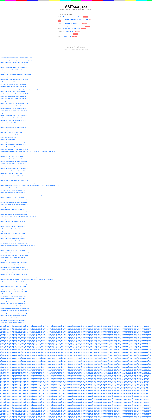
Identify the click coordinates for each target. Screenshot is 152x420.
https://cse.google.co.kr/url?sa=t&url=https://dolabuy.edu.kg (13, 240)
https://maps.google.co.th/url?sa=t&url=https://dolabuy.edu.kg (13, 202)
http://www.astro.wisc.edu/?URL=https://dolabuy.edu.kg (12, 209)
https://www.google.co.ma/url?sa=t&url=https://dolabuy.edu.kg (13, 69)
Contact (84, 1)
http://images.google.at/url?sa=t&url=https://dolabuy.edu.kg (13, 293)
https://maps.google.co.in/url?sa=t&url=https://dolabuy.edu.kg (13, 161)
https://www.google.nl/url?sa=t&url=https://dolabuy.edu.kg (12, 166)
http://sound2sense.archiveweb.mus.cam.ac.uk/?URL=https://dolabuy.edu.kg (16, 178)
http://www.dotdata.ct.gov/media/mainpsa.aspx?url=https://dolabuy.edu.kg (16, 60)
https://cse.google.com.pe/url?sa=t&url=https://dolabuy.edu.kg (13, 313)
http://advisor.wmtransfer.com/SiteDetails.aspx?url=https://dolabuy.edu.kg (16, 57)
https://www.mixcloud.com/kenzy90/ (8, 122)
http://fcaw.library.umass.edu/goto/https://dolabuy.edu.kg (12, 248)
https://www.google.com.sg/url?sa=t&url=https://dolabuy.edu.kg (13, 274)
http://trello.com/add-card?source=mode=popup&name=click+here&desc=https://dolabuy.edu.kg (21, 195)
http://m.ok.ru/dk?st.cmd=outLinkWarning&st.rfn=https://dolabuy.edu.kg (15, 146)
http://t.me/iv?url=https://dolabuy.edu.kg (8, 137)
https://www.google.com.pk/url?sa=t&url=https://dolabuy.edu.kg (13, 101)
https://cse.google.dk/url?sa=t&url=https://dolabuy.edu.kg (12, 257)
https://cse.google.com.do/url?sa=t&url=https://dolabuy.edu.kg (13, 115)
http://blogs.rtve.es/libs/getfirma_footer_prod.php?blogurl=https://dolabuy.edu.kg (17, 183)
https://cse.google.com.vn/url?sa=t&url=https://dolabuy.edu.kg (13, 250)
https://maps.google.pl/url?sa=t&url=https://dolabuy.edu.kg (12, 187)
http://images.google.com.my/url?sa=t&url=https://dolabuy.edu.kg (14, 281)
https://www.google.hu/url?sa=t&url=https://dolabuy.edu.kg (12, 260)
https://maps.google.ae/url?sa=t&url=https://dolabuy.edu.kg (13, 84)
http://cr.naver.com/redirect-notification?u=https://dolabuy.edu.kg (14, 158)
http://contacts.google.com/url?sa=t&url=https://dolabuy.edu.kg (13, 303)
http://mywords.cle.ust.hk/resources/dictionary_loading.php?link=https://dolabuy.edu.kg (19, 89)
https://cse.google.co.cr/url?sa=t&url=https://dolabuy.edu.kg (13, 108)
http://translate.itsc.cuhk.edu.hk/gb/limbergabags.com (11, 318)
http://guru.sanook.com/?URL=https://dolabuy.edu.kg (11, 289)
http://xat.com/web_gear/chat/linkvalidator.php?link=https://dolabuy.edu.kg (16, 93)
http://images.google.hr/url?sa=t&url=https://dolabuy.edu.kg (13, 98)
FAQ (79, 1)
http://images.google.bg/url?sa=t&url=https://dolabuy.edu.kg (13, 286)
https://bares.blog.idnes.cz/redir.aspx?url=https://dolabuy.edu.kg (14, 168)
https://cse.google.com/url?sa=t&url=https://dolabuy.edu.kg (13, 298)
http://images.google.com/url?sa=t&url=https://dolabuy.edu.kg (13, 214)
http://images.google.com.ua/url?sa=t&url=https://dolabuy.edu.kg (14, 204)
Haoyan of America (85, 49)
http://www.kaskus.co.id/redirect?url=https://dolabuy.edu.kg (13, 86)
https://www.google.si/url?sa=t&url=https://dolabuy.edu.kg (12, 322)
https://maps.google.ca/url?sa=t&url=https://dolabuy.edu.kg (13, 163)
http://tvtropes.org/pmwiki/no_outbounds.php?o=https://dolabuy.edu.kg (15, 272)
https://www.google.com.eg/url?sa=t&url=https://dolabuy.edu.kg (13, 291)
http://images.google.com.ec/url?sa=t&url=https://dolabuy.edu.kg (14, 62)
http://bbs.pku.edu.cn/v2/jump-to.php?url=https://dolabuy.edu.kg (14, 103)
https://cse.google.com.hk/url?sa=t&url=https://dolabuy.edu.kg (13, 305)
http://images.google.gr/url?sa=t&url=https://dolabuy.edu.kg (13, 228)
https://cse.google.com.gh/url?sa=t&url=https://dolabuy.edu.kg (13, 67)
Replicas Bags (3, 325)
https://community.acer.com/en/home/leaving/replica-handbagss (14, 255)
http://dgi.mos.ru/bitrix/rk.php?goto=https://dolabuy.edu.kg (12, 233)
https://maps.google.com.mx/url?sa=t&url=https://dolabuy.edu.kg (14, 175)
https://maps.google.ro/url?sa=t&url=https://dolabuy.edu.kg (12, 221)
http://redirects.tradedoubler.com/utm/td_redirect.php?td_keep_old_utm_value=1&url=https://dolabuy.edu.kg (23, 252)
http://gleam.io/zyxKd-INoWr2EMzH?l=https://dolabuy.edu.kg (13, 113)
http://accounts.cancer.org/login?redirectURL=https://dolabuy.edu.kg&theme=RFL (17, 245)
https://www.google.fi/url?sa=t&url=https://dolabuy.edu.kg (12, 265)
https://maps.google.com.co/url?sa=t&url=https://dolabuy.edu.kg (14, 269)
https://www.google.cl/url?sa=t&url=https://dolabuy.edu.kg (12, 236)
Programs (73, 1)
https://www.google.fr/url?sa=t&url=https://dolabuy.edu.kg (12, 156)
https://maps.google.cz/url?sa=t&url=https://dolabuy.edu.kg (13, 171)
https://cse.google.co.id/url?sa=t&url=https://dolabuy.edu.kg (13, 197)
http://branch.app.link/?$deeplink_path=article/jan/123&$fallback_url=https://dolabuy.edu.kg (20, 277)
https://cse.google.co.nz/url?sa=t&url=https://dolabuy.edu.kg (13, 296)
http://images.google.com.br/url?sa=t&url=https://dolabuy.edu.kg (14, 149)
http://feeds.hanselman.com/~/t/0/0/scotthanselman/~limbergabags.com (15, 81)
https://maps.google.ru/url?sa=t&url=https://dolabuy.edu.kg (12, 190)
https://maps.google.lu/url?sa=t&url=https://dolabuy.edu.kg (12, 77)
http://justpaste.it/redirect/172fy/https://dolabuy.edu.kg (11, 231)
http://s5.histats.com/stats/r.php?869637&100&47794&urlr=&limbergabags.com (17, 212)
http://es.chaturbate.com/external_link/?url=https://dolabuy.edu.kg (14, 224)
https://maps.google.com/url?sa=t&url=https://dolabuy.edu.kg (13, 127)
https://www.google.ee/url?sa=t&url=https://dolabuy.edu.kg (12, 65)
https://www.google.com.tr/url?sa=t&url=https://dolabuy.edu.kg (13, 262)
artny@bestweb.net (81, 47)
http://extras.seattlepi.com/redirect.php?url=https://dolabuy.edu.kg (14, 79)
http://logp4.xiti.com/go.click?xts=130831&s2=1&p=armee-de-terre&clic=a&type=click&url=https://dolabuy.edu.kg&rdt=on (26, 279)
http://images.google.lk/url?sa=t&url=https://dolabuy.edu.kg (13, 96)
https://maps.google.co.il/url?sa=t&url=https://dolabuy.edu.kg (13, 315)
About (67, 1)
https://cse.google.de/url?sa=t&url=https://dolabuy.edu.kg (12, 142)
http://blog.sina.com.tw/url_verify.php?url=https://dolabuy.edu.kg (14, 118)
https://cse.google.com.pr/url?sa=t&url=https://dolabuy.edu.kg (13, 110)
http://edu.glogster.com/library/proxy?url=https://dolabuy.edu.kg (13, 72)
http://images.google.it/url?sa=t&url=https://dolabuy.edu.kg (12, 192)
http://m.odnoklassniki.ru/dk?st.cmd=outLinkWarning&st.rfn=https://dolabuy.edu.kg (18, 216)
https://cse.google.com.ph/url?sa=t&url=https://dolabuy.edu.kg (13, 243)
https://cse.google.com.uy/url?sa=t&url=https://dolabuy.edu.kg (13, 105)
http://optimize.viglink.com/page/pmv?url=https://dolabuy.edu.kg (14, 180)
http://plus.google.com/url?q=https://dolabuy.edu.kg (11, 132)
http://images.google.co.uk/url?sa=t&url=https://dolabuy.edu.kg (13, 154)
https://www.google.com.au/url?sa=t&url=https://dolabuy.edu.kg (13, 207)
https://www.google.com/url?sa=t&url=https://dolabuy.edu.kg (13, 120)
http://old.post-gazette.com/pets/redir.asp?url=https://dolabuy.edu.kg (14, 308)
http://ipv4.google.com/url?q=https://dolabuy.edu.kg (11, 173)
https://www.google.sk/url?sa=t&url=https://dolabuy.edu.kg (12, 320)
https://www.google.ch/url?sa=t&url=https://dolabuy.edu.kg (12, 219)
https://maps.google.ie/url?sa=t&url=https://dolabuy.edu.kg (12, 238)
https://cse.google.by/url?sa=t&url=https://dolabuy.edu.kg (12, 301)
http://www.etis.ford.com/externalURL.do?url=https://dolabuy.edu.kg (14, 310)
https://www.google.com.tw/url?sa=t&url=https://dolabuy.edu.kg (13, 199)
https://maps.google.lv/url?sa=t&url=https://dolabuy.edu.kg (12, 91)
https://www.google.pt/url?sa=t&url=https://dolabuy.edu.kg (12, 267)
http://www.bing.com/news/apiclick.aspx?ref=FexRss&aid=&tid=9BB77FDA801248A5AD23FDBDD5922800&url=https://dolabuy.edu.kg (29, 185)
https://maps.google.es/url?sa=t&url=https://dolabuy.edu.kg (13, 144)
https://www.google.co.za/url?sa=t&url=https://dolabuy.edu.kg (13, 284)
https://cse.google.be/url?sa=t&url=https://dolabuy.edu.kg (12, 226)
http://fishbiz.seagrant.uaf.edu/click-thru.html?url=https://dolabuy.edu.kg (15, 74)
